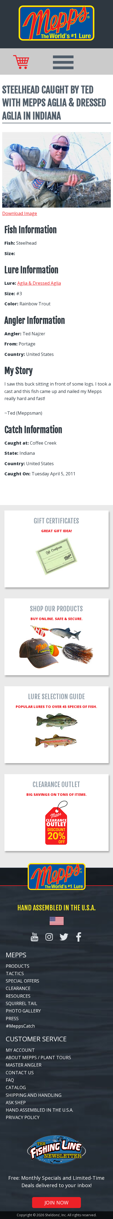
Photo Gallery (23, 1011)
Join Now (56, 1202)
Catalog (16, 1087)
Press (12, 1019)
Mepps (16, 954)
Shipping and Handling (33, 1095)
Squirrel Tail (21, 1003)
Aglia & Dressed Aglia (39, 283)
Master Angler (23, 1065)
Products (17, 966)
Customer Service (36, 1038)
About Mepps (21, 1058)
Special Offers (22, 981)
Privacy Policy (22, 1117)
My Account (20, 1050)
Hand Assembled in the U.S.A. (39, 1110)
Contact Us (20, 1073)
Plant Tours (56, 1058)
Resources (18, 996)
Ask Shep (16, 1103)
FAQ (10, 1080)
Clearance (18, 988)
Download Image (19, 213)
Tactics (15, 973)
